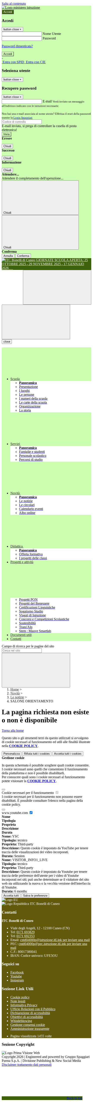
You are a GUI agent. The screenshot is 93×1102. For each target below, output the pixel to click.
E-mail (47, 101)
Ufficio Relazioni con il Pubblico (32, 1009)
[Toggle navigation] (36, 322)
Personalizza (11, 753)
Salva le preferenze (35, 895)
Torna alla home (13, 730)
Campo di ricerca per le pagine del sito (28, 646)
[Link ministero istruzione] (21, 7)
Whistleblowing (21, 1021)
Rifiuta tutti (37, 753)
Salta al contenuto (14, 3)
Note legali (17, 1001)
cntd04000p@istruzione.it (55, 940)
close (6, 341)
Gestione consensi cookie (27, 1025)
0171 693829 (25, 932)
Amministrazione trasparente (29, 1028)
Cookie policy (20, 997)
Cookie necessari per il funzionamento (28, 793)
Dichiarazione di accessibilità (30, 1013)
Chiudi (7, 146)
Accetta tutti (68, 753)
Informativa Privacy (23, 1005)
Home (14, 689)
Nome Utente (52, 34)
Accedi (7, 12)
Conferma (23, 256)
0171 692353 (25, 936)
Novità (15, 693)
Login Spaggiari (22, 117)
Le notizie (17, 697)
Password (49, 38)
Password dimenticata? (17, 46)
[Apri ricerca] (57, 287)
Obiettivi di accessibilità (26, 1017)
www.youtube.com (15, 813)
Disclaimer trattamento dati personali (26, 1064)
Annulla (8, 256)
